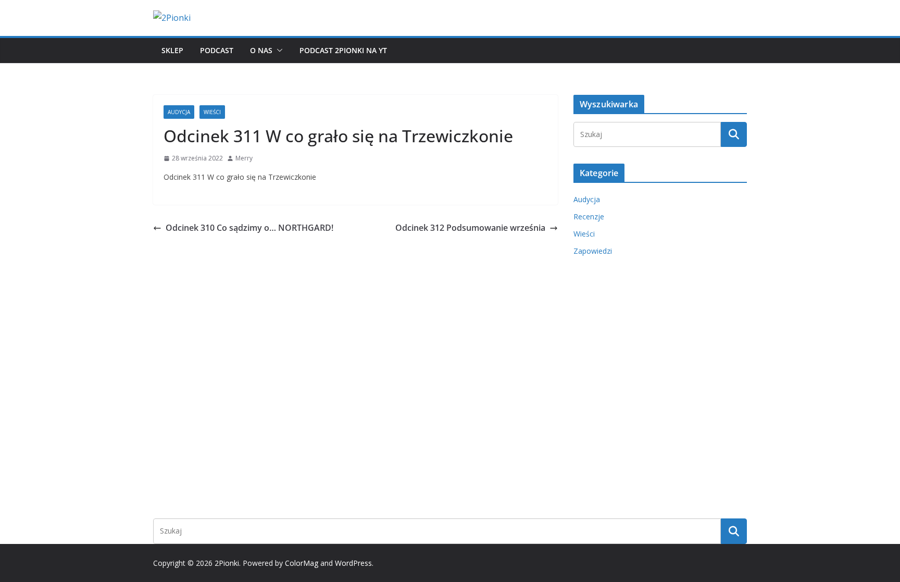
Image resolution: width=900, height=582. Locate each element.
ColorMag (301, 563)
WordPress (353, 563)
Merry (244, 158)
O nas (261, 50)
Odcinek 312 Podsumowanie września (470, 227)
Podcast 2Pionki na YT (343, 50)
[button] (277, 50)
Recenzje (588, 216)
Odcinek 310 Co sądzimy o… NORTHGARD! (249, 227)
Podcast (216, 50)
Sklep (172, 50)
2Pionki (227, 563)
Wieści (212, 112)
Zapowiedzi (592, 251)
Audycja (179, 112)
